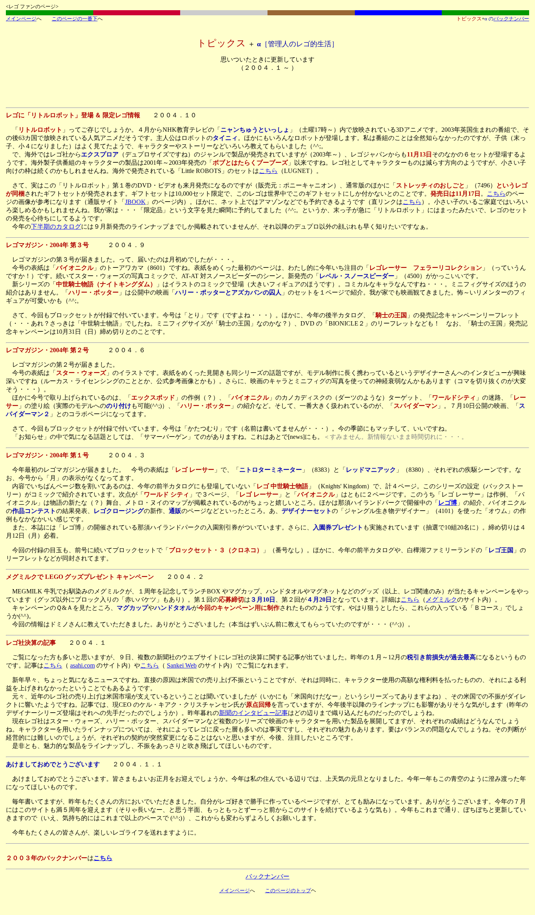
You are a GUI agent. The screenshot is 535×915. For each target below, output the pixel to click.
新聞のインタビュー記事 (253, 712)
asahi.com (82, 665)
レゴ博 (447, 502)
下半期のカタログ (56, 226)
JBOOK (135, 201)
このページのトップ (288, 890)
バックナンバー (511, 19)
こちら (268, 170)
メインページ (21, 19)
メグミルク (441, 599)
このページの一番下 (75, 19)
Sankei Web (182, 665)
